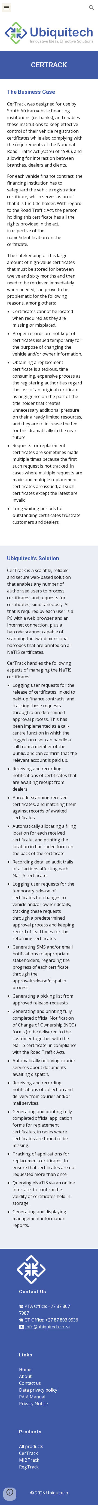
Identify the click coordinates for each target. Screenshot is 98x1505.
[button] (6, 7)
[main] (49, 65)
